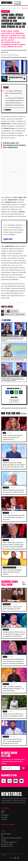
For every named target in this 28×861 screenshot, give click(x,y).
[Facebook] (7, 392)
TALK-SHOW (5, 460)
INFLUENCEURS (6, 604)
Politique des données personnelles (11, 838)
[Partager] (21, 392)
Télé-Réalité (4, 815)
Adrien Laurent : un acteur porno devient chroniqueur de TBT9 (12, 608)
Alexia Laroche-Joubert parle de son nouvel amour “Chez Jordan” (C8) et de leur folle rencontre (13, 339)
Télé (14, 8)
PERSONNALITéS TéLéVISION (9, 567)
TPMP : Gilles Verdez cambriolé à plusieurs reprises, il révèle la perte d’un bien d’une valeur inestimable (13, 545)
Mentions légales (6, 833)
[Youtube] (21, 780)
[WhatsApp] (16, 392)
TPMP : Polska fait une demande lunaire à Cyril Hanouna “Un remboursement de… (12, 437)
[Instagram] (9, 780)
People (3, 811)
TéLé (4, 432)
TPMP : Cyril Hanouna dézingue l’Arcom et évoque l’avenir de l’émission (12, 572)
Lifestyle (4, 819)
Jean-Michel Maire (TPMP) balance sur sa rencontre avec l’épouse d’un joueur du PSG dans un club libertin (13, 661)
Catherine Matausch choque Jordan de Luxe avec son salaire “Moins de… (14, 491)
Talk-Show (24, 8)
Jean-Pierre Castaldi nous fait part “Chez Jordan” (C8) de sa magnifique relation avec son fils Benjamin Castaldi (13, 379)
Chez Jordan (14, 311)
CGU (2, 835)
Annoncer (3, 840)
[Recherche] (18, 2)
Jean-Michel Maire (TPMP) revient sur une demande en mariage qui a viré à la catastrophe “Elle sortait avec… (14, 634)
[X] (12, 392)
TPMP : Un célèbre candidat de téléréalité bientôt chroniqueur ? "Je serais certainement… (13, 688)
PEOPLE (4, 656)
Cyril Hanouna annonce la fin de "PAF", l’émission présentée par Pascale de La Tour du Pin (12, 741)
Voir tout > (24, 583)
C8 (5, 311)
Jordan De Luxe (8, 314)
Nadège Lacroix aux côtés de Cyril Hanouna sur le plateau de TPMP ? (13, 715)
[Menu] (16, 2)
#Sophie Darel (20, 314)
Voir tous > (23, 413)
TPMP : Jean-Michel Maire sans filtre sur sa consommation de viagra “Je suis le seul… (14, 517)
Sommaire (8, 110)
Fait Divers (4, 817)
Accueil (3, 8)
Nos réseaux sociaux (7, 844)
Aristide (6, 52)
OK (23, 768)
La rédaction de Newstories (9, 842)
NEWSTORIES (7, 2)
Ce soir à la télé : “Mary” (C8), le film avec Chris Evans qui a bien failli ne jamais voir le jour (14, 359)
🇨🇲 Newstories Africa (7, 846)
